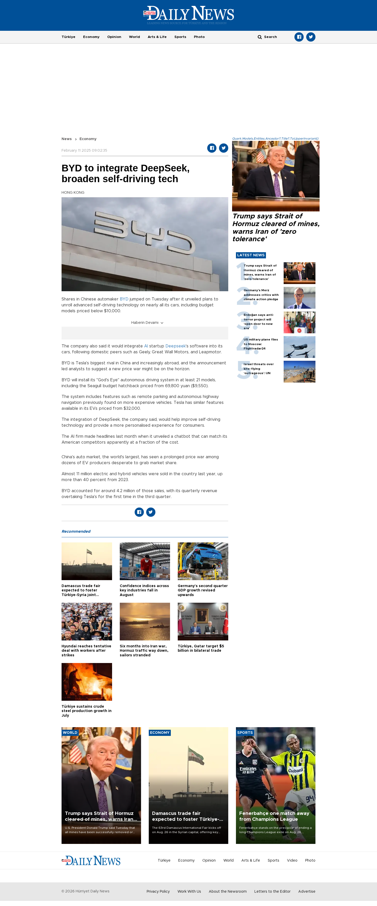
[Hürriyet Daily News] (188, 15)
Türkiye (68, 37)
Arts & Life (157, 37)
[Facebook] (299, 37)
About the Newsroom (228, 891)
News (67, 139)
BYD (124, 299)
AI (146, 346)
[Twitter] (310, 37)
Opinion (114, 37)
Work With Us (189, 891)
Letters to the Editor (272, 891)
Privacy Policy (158, 891)
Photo (199, 37)
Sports (180, 37)
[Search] (260, 37)
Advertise (306, 891)
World (134, 37)
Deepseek (175, 346)
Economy (91, 37)
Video (292, 860)
